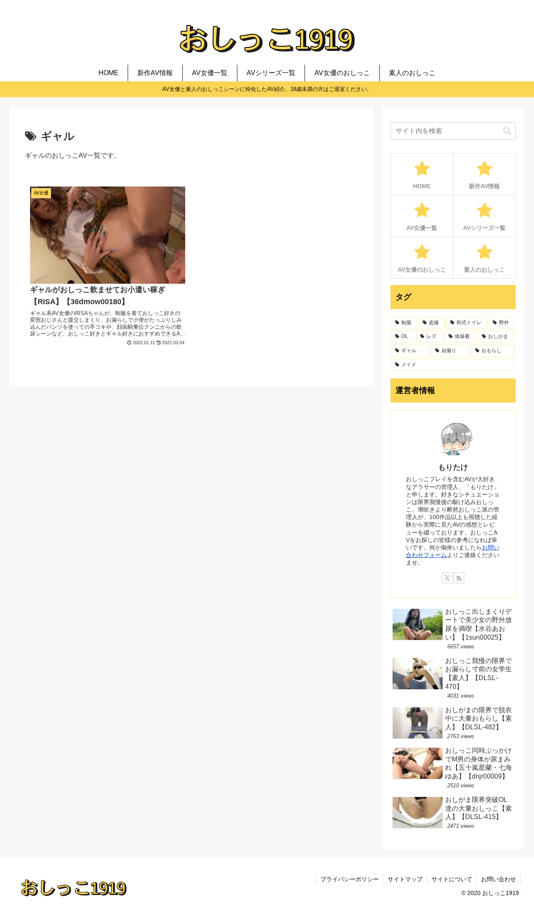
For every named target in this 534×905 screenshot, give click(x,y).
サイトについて (451, 879)
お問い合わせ (498, 879)
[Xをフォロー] (447, 577)
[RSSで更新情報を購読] (458, 577)
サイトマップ (405, 879)
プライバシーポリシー (349, 879)
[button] (507, 131)
